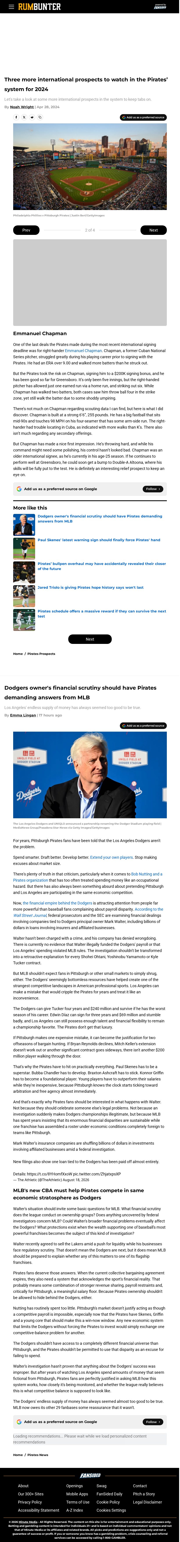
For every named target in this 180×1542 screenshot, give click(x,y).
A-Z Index (74, 1510)
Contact (140, 1486)
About (23, 1486)
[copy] (40, 117)
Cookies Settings (111, 1510)
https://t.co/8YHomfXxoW (49, 1174)
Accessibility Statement (38, 1510)
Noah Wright (22, 107)
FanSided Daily (109, 1494)
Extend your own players (111, 857)
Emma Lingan (23, 715)
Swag (101, 1486)
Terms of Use (78, 1502)
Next (153, 230)
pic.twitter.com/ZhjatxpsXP (97, 1174)
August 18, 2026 (76, 1179)
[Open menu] (11, 6)
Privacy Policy (30, 1502)
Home (18, 654)
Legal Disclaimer (147, 1502)
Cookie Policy (108, 1502)
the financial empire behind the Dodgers (57, 903)
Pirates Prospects (41, 654)
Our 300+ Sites (30, 1494)
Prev (26, 230)
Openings (74, 1486)
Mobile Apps (77, 1494)
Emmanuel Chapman (83, 350)
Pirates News (37, 1455)
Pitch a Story (144, 1494)
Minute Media (28, 1522)
